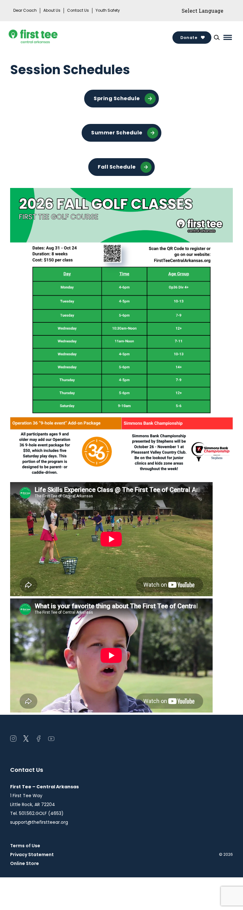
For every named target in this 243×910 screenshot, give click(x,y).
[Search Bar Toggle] (216, 37)
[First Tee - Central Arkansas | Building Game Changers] (45, 37)
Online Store (24, 863)
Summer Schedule (116, 132)
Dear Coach (25, 10)
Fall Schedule (117, 167)
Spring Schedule (117, 98)
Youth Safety (108, 10)
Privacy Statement (32, 854)
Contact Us (78, 10)
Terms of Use (25, 845)
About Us (51, 10)
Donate (188, 37)
